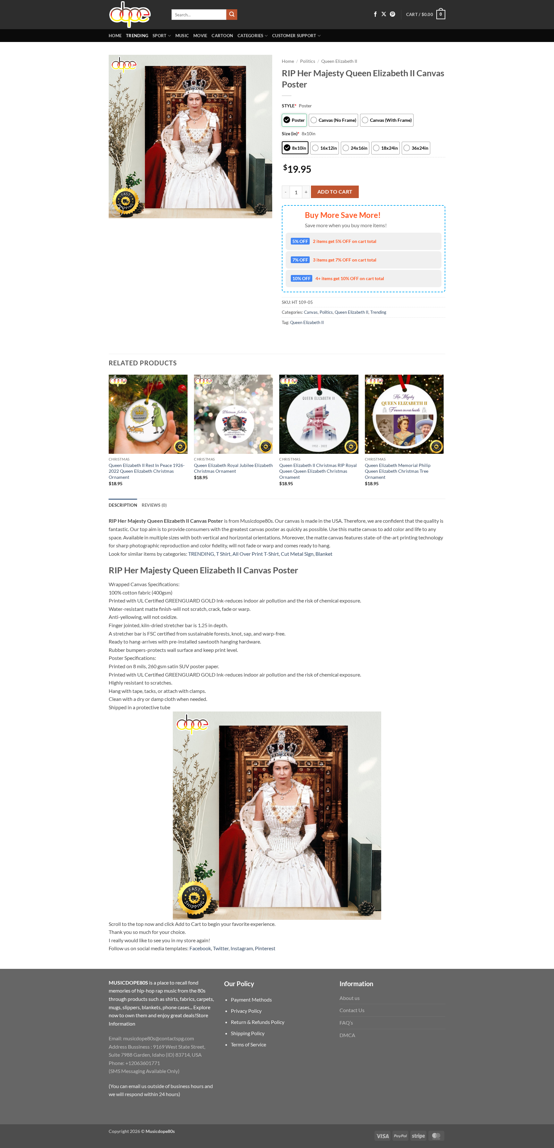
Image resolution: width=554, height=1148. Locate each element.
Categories (251, 35)
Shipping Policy (247, 1033)
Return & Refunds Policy (257, 1022)
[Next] (443, 436)
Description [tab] (123, 505)
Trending (137, 35)
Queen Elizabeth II (339, 61)
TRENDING (201, 554)
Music (182, 35)
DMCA (347, 1035)
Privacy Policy (246, 1011)
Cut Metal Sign (297, 554)
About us (350, 998)
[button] (425, 15)
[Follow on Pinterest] (392, 14)
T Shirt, (223, 554)
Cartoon (222, 35)
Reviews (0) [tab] (154, 505)
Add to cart (335, 192)
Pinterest (265, 948)
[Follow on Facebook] (375, 14)
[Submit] (231, 14)
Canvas (311, 312)
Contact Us (352, 1010)
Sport (159, 35)
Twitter (221, 948)
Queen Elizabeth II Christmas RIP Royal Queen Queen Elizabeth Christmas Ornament (318, 471)
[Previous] (109, 436)
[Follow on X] (383, 14)
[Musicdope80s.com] (135, 14)
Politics (307, 61)
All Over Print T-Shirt (255, 554)
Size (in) (290, 133)
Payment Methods (251, 999)
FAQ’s (346, 1022)
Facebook (200, 948)
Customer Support (294, 35)
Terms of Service (248, 1044)
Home (115, 35)
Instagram (242, 948)
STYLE (289, 105)
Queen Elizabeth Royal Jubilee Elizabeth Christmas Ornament (233, 468)
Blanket (323, 554)
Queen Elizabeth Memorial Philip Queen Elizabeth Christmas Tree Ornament (398, 471)
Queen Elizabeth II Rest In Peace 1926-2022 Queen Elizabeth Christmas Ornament (147, 471)
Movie (200, 35)
